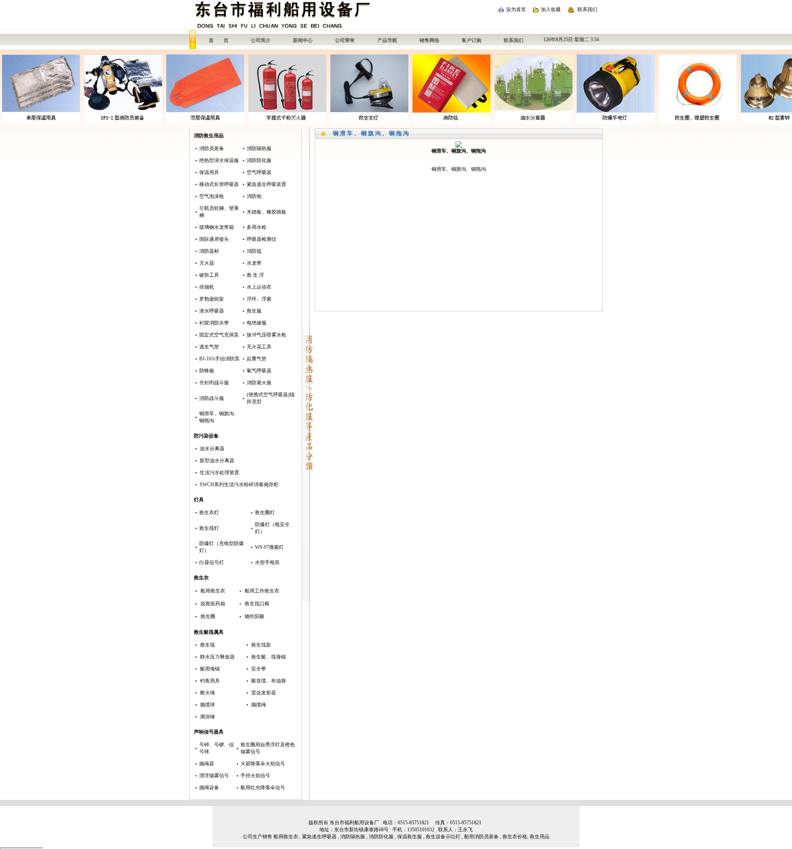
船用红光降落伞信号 (262, 787)
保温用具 (209, 172)
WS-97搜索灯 (269, 547)
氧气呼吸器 (259, 371)
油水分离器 (212, 449)
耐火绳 (207, 693)
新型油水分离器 (217, 460)
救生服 (254, 311)
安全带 (258, 669)
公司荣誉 (345, 40)
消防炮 (254, 196)
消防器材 (209, 251)
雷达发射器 (263, 693)
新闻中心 (303, 40)
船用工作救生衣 (262, 591)
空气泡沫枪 (211, 196)
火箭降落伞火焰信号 (262, 764)
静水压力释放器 (217, 657)
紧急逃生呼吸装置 (266, 184)
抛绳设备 (209, 787)
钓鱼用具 (210, 681)
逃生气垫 (209, 347)
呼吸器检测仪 (261, 239)
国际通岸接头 (214, 239)
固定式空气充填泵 (219, 335)
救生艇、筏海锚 (268, 657)
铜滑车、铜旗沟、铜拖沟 (371, 133)
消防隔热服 (259, 148)
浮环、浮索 (259, 299)
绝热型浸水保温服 (219, 160)
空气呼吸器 (259, 172)
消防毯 (254, 251)
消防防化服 (259, 160)
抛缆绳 (258, 705)
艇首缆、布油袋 (268, 681)
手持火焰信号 (255, 775)
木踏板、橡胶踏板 (266, 212)
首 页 (219, 40)
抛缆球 (207, 705)
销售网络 (429, 40)
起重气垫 (256, 359)
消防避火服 (259, 383)
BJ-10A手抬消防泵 (219, 359)
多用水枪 (256, 227)
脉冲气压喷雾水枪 (266, 335)
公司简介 (261, 40)
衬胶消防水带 (214, 323)
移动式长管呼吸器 (219, 184)
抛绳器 (206, 764)
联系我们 (587, 9)
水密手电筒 (267, 562)
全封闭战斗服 (214, 383)
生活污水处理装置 (219, 472)
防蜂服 (206, 371)
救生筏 (207, 645)
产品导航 (387, 40)
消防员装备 (211, 148)
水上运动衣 (259, 287)
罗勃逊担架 (211, 299)
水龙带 (254, 263)
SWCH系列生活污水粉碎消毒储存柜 (239, 484)
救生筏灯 (209, 528)
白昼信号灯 (211, 562)
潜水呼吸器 (211, 311)
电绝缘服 (256, 323)
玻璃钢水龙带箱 (216, 227)
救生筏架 (261, 645)
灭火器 (206, 263)
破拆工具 (209, 275)
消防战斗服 (211, 398)
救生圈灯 (265, 512)
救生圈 (207, 616)
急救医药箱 (212, 604)
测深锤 (207, 717)
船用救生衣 (212, 591)
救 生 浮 (255, 275)
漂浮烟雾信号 (214, 775)
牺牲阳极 (254, 616)
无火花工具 (259, 347)
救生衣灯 (209, 512)
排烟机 (206, 287)
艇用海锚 (210, 669)
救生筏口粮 (257, 604)
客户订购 (471, 40)
